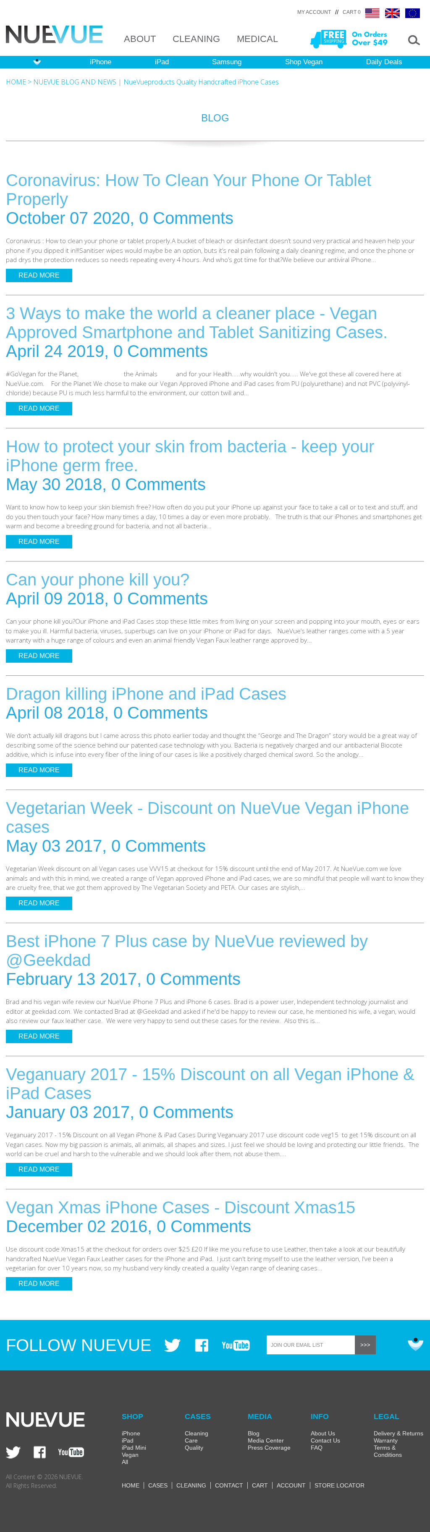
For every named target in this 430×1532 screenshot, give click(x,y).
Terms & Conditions (388, 1451)
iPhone (100, 62)
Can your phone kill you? (97, 579)
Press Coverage (269, 1447)
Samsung (226, 62)
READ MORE (39, 275)
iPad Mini (134, 1447)
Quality (194, 1447)
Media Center (266, 1440)
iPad (162, 62)
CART (260, 1485)
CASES (158, 1485)
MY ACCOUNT (314, 12)
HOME (16, 82)
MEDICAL (257, 39)
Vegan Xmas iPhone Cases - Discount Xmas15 (180, 1207)
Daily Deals (384, 62)
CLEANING (196, 39)
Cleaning (196, 1433)
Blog (254, 1433)
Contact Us (325, 1440)
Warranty (386, 1440)
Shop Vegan (303, 62)
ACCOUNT (291, 1485)
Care (191, 1440)
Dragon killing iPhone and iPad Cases (146, 694)
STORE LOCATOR (339, 1485)
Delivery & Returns (398, 1433)
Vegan (130, 1454)
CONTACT (229, 1485)
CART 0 (352, 12)
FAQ (316, 1447)
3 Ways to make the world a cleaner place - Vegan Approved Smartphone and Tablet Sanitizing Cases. (197, 322)
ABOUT (140, 39)
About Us (323, 1433)
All (125, 1462)
